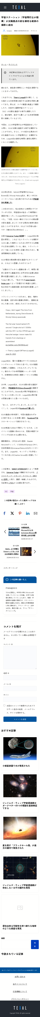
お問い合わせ (20, 976)
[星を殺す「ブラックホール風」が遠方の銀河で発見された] (20, 818)
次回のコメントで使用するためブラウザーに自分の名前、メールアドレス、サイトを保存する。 (21, 709)
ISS (6, 491)
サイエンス (34, 31)
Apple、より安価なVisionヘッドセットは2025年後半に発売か (11, 551)
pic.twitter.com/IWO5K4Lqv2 (17, 344)
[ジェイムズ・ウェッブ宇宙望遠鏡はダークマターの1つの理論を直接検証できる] (20, 776)
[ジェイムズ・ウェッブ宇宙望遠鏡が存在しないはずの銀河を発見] (20, 858)
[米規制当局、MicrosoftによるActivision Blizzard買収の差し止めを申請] (14, 529)
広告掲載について (20, 991)
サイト (6, 694)
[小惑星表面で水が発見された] (20, 739)
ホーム (4, 64)
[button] (4, 513)
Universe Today (13, 472)
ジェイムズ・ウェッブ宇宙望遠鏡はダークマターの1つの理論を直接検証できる (20, 805)
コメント (8, 644)
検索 (3, 938)
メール (7, 684)
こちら (11, 482)
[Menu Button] (6, 7)
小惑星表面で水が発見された (16, 765)
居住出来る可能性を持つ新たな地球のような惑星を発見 (19, 927)
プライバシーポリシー (20, 998)
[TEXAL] (19, 6)
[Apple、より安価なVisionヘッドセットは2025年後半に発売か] (26, 549)
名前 (6, 673)
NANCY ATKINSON (19, 469)
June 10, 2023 (11, 354)
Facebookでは (32, 418)
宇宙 (12, 491)
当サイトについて (20, 984)
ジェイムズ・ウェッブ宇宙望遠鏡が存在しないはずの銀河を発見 (19, 886)
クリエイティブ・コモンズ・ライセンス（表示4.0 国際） (19, 476)
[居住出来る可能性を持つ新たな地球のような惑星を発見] (20, 918)
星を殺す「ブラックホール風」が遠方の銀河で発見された (19, 846)
